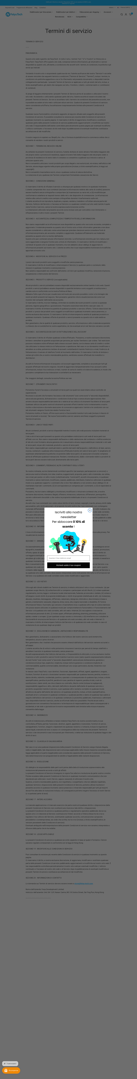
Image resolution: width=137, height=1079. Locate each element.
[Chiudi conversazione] (90, 510)
